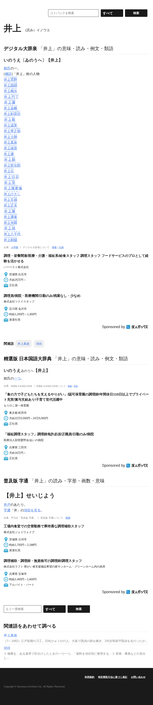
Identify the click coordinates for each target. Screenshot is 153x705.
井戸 (7, 505)
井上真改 (23, 343)
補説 (8, 74)
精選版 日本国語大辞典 (28, 358)
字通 (7, 510)
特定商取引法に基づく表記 (112, 677)
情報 (54, 247)
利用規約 (89, 677)
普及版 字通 (16, 480)
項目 (39, 343)
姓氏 (7, 68)
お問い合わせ (138, 677)
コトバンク (22, 13)
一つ (17, 378)
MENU (7, 3)
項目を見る (32, 510)
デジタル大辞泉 (20, 48)
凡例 (61, 247)
